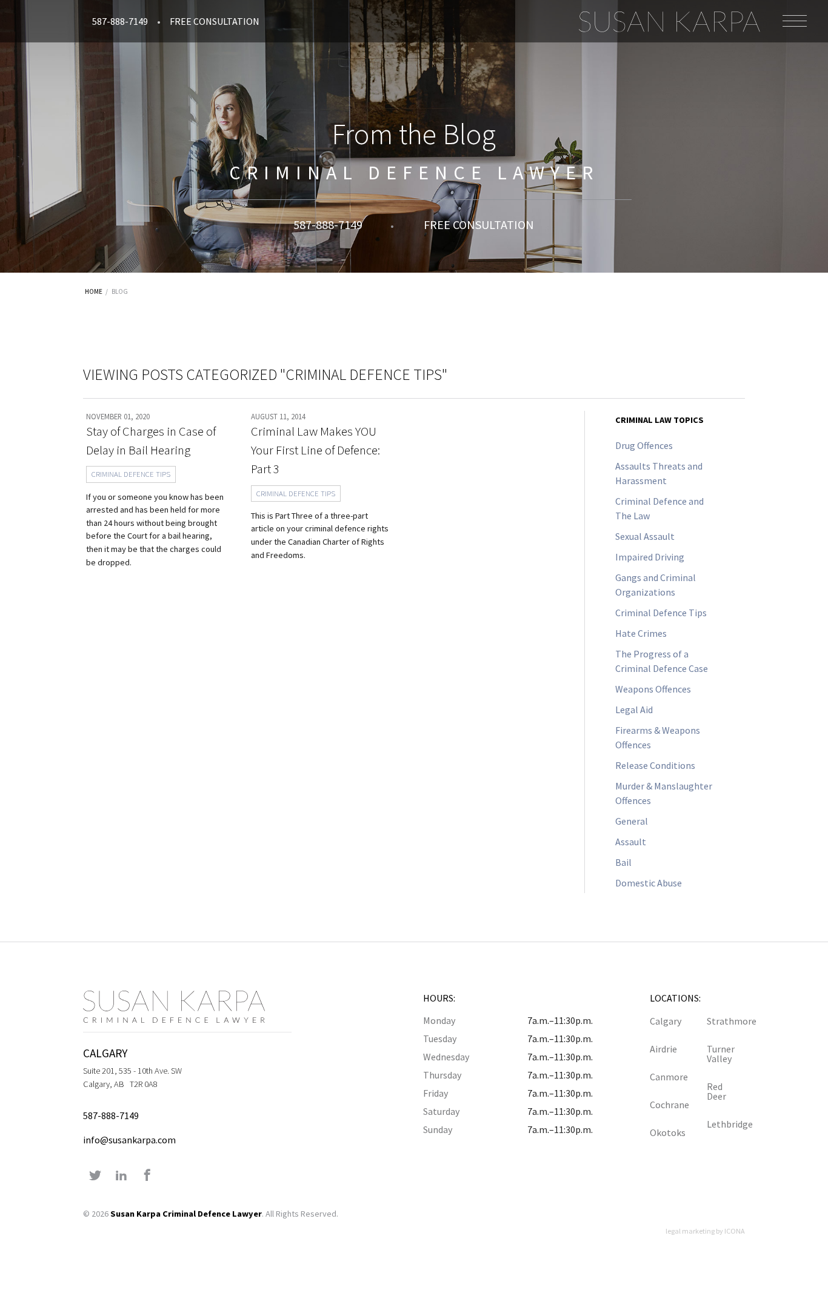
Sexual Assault (645, 536)
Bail (623, 862)
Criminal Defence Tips (131, 474)
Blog (120, 291)
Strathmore (726, 1021)
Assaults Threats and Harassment (659, 473)
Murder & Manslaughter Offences (663, 793)
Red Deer (716, 1091)
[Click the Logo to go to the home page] (669, 21)
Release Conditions (655, 765)
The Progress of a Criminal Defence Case (661, 661)
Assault (630, 842)
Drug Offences (644, 445)
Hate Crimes (641, 633)
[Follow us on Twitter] (95, 1176)
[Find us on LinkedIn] (121, 1176)
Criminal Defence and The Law (659, 508)
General (631, 821)
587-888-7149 (120, 21)
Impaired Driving (649, 557)
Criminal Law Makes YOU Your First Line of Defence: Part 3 (315, 450)
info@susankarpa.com (129, 1140)
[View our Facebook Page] (147, 1176)
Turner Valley (721, 1054)
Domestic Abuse (648, 883)
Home (93, 291)
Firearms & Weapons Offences (657, 737)
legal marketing (690, 1230)
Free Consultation (214, 21)
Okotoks (668, 1132)
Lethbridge (726, 1124)
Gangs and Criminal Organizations (655, 584)
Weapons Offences (653, 689)
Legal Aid (634, 709)
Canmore (669, 1077)
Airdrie (663, 1049)
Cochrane (669, 1105)
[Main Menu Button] (795, 21)
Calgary (665, 1021)
